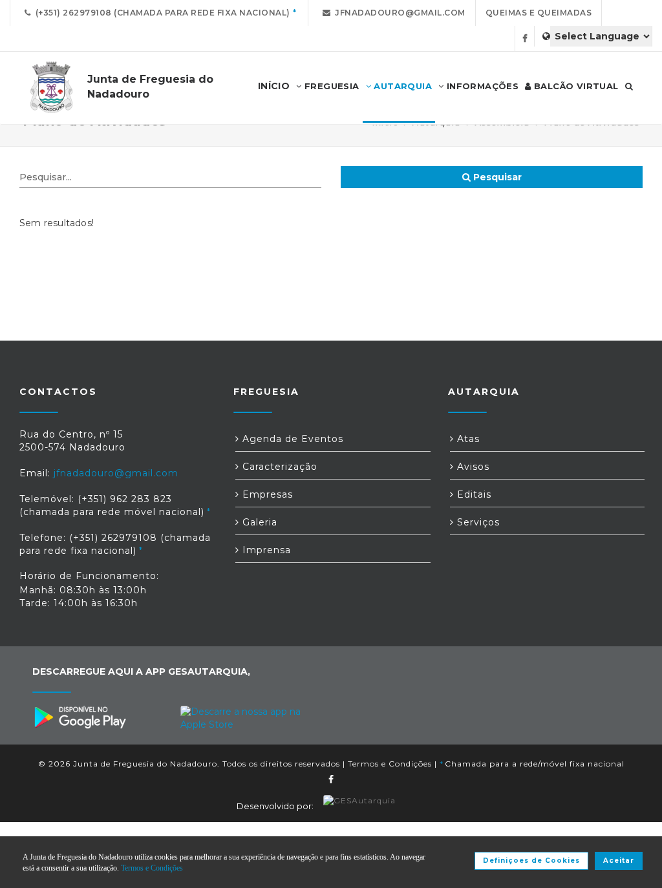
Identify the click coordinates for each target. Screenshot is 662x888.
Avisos (471, 466)
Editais (472, 494)
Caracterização (278, 466)
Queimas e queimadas (539, 12)
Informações (480, 86)
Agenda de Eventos (291, 439)
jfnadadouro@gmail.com (397, 12)
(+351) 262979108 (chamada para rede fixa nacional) (160, 12)
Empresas (266, 494)
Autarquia (401, 86)
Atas (467, 439)
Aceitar (618, 860)
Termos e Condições (390, 763)
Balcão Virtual (575, 86)
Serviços (477, 522)
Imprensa (265, 550)
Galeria (258, 522)
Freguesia (330, 86)
